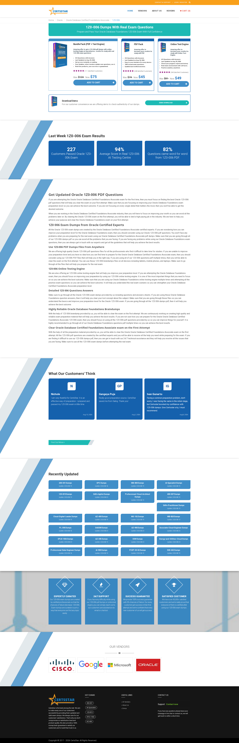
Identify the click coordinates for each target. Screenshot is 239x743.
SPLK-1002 (90, 717)
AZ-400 (89, 721)
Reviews (171, 11)
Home (130, 11)
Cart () (186, 11)
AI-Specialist (91, 708)
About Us (157, 11)
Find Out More (57, 442)
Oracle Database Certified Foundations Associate (87, 20)
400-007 (89, 703)
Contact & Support (163, 2)
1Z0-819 (89, 712)
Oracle (60, 20)
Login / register (180, 2)
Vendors (142, 11)
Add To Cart (93, 82)
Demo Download (166, 103)
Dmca (124, 708)
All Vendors (126, 702)
